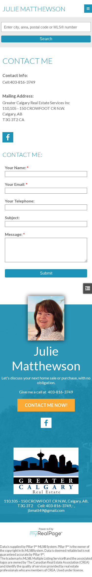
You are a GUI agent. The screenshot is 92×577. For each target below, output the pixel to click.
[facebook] (46, 423)
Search (46, 39)
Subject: (12, 217)
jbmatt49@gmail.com (46, 510)
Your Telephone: (19, 201)
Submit (46, 273)
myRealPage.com (46, 533)
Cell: (6, 82)
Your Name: (16, 167)
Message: (14, 234)
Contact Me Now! (46, 405)
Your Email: (15, 184)
